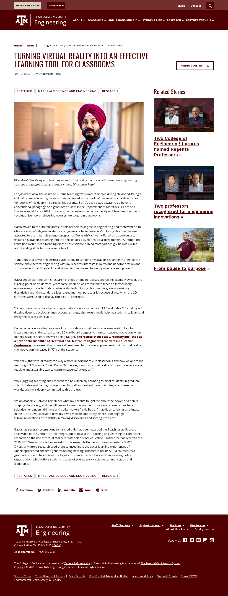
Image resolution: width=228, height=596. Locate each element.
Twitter (48, 490)
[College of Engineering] (42, 530)
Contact (196, 5)
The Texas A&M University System (160, 563)
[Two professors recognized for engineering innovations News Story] (184, 182)
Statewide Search (167, 576)
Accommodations (142, 576)
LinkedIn (69, 490)
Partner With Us (198, 20)
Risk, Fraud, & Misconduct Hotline (108, 576)
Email (88, 490)
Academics (95, 20)
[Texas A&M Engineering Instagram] (205, 540)
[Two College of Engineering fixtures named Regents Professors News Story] (184, 115)
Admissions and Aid (122, 20)
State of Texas (22, 576)
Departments (26, 5)
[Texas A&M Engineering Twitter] (192, 540)
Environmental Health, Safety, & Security (37, 580)
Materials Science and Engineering (67, 91)
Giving (181, 5)
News (30, 45)
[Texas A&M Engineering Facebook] (185, 540)
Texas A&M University (77, 563)
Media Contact (193, 65)
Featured (24, 91)
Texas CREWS (189, 576)
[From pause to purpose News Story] (184, 245)
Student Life (152, 20)
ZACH (56, 545)
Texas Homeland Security (50, 576)
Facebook (26, 490)
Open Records (77, 576)
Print (104, 490)
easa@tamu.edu (24, 552)
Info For (54, 5)
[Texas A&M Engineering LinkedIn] (198, 540)
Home (18, 45)
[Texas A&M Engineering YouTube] (212, 540)
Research (174, 20)
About (77, 20)
